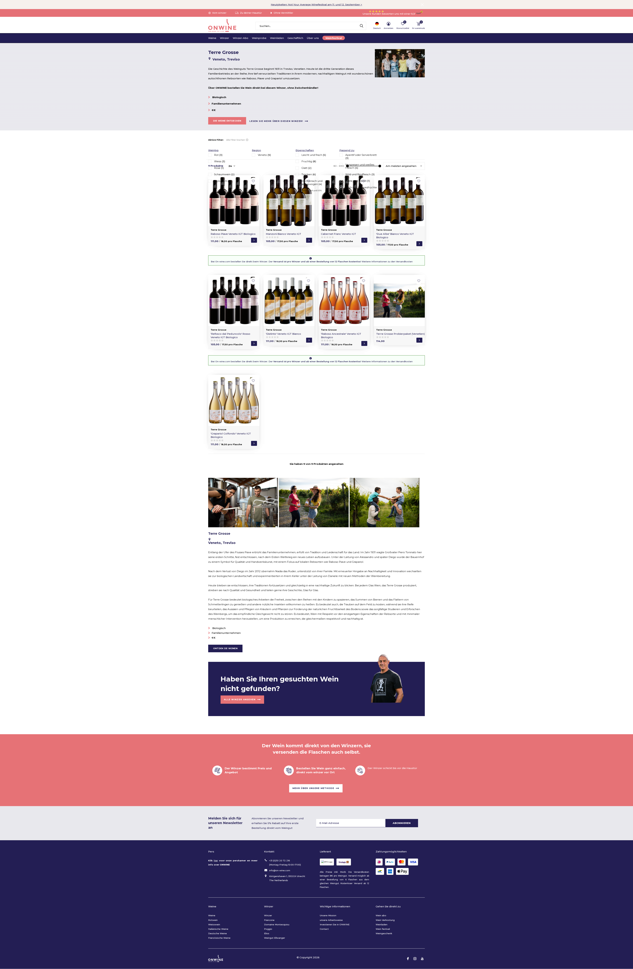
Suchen (361, 26)
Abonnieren (402, 823)
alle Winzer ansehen (240, 699)
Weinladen (381, 924)
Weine (212, 38)
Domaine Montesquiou (276, 924)
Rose (219, 167)
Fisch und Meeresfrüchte (361, 189)
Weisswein (214, 924)
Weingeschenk (384, 933)
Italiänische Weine (218, 929)
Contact (324, 929)
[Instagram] (414, 958)
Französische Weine (219, 938)
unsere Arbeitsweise (331, 920)
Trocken (308, 174)
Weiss (219, 161)
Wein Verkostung (385, 920)
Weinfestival (333, 38)
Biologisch (222, 181)
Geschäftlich (295, 38)
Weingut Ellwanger (274, 938)
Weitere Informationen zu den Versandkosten (387, 261)
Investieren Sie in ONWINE (334, 924)
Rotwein (213, 920)
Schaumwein (224, 174)
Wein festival (383, 929)
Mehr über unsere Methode (313, 788)
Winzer (224, 38)
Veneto (264, 154)
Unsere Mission (328, 915)
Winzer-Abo (240, 38)
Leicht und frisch (313, 154)
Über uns (313, 38)
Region (256, 150)
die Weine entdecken (227, 120)
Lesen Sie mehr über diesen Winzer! (276, 121)
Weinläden (277, 38)
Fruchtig (308, 161)
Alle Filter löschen (235, 139)
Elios (266, 933)
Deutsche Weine (217, 933)
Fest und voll (311, 190)
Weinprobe (259, 38)
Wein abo (381, 915)
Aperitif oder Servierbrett (361, 156)
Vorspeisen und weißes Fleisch (359, 166)
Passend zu (346, 150)
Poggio (268, 929)
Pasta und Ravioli (357, 180)
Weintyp (213, 150)
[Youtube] (422, 958)
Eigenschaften (305, 150)
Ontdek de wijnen (225, 648)
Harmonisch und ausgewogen (311, 182)
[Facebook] (408, 958)
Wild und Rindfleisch (360, 174)
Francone (269, 920)
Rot (218, 154)
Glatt (306, 167)
